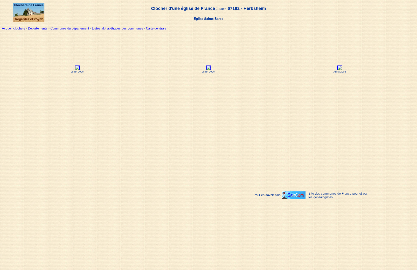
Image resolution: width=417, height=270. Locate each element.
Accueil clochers (13, 28)
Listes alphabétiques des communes (117, 28)
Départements (38, 28)
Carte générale (156, 28)
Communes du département (69, 28)
